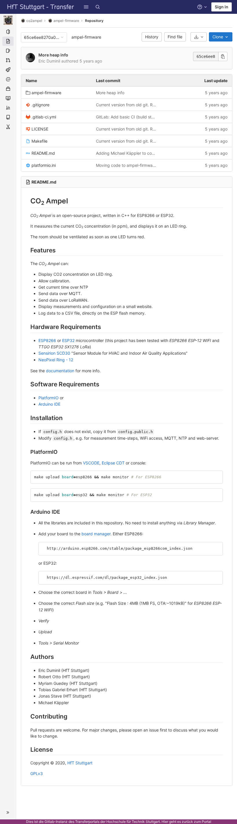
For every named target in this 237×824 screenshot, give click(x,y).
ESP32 (68, 340)
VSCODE (91, 462)
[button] (86, 7)
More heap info (53, 54)
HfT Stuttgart (79, 762)
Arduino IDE (49, 404)
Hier (165, 821)
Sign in (221, 6)
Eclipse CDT (113, 462)
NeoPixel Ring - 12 (55, 359)
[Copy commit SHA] (222, 56)
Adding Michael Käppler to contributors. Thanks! (126, 153)
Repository (94, 20)
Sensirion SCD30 (54, 353)
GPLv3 (36, 773)
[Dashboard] (40, 7)
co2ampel (34, 20)
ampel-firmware (86, 37)
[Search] (97, 7)
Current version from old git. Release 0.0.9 (126, 104)
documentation (60, 370)
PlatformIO (48, 397)
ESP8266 (47, 340)
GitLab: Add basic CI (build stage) (126, 116)
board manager (96, 533)
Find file (175, 36)
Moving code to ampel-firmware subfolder (126, 165)
